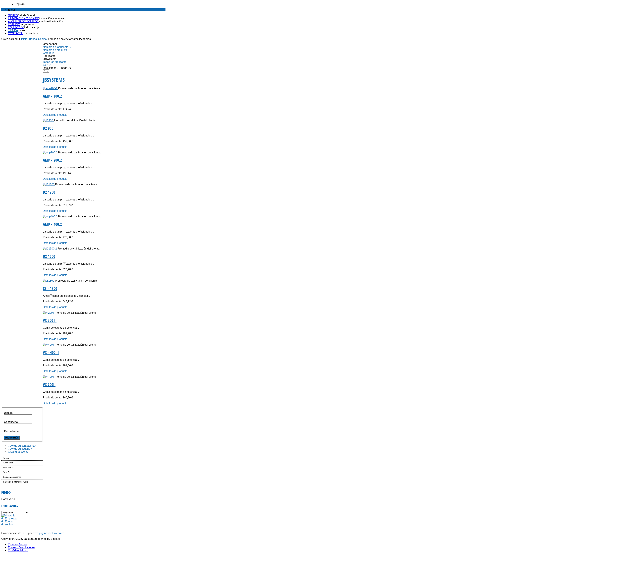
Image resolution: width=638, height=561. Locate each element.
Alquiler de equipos (23, 21)
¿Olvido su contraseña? (22, 445)
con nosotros (30, 33)
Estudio (14, 24)
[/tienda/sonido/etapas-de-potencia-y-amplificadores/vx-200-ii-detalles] (49, 312)
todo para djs (31, 27)
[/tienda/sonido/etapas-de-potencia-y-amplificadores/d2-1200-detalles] (49, 184)
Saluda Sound (26, 15)
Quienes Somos (17, 544)
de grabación (27, 24)
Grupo (13, 15)
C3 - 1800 (50, 288)
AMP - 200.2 (52, 160)
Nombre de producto (55, 50)
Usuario (8, 412)
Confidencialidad (18, 550)
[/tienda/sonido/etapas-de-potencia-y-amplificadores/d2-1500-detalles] (50, 248)
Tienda (13, 30)
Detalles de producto (55, 114)
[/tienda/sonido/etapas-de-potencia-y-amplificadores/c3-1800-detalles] (49, 280)
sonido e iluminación (51, 21)
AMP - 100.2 (52, 96)
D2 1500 (49, 256)
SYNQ (47, 64)
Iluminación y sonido (23, 18)
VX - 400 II (51, 352)
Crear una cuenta (18, 451)
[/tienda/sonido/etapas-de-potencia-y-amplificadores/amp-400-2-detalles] (50, 216)
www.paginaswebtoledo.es (48, 533)
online (21, 30)
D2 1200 (49, 192)
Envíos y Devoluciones (21, 547)
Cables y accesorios (12, 477)
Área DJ (6, 472)
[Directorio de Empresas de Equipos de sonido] (9, 524)
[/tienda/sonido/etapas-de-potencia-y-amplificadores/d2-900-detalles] (48, 120)
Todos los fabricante (54, 62)
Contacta (15, 33)
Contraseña (11, 422)
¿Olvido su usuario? (20, 448)
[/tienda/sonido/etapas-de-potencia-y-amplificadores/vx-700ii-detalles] (49, 376)
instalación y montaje (51, 18)
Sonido (42, 39)
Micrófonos (8, 467)
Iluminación (8, 463)
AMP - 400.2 (52, 224)
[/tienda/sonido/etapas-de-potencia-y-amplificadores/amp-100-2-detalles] (50, 88)
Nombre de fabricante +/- (57, 47)
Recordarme (11, 431)
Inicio (24, 39)
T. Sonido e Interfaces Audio (15, 482)
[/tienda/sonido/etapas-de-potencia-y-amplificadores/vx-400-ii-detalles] (49, 344)
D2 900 (48, 128)
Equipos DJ (16, 27)
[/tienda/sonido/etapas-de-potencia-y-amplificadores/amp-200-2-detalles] (50, 152)
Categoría (48, 53)
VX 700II (49, 384)
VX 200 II (49, 320)
